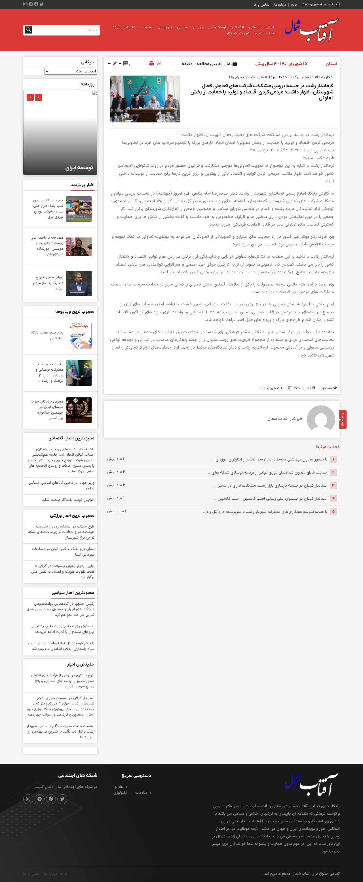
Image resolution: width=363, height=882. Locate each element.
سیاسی (182, 27)
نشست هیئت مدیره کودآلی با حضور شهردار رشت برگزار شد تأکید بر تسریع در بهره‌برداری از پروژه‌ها (60, 731)
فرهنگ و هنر (217, 27)
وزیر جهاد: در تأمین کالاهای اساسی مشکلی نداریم (61, 485)
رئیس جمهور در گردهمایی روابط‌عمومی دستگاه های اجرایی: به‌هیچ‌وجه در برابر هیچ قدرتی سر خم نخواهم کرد (60, 609)
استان (269, 27)
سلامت (147, 27)
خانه (294, 4)
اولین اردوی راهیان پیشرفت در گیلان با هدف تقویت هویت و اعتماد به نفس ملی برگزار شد (62, 571)
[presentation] (38, 97)
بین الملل (165, 27)
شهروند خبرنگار (238, 33)
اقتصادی (238, 27)
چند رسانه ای (264, 33)
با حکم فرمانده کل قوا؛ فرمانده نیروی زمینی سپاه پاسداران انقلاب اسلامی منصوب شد (61, 646)
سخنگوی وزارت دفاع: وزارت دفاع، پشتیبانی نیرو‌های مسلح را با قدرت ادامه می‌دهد (62, 629)
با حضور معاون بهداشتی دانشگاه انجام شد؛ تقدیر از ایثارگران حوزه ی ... (269, 459)
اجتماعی (254, 27)
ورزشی (198, 27)
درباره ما (280, 4)
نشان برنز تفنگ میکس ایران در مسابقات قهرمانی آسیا (63, 552)
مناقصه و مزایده (125, 27)
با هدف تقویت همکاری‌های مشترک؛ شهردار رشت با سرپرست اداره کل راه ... (265, 511)
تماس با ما (261, 4)
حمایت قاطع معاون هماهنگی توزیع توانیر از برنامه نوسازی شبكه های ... (267, 472)
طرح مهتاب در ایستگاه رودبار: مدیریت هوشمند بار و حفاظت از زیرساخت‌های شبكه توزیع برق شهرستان (61, 532)
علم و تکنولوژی (120, 790)
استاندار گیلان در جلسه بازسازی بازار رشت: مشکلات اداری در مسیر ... (270, 485)
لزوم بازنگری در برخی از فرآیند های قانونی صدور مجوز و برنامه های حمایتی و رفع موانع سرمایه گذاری (62, 681)
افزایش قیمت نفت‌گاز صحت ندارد (68, 500)
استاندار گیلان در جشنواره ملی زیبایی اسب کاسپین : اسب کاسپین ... (270, 498)
